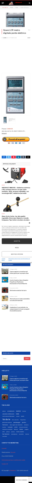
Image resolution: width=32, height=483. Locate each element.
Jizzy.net (12, 452)
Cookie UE (5, 464)
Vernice (27, 434)
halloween (5, 424)
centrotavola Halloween (8, 416)
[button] (29, 223)
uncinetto (21, 434)
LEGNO (16, 427)
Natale (21, 429)
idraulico (26, 424)
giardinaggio (16, 422)
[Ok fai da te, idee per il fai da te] (16, 3)
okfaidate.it (12, 470)
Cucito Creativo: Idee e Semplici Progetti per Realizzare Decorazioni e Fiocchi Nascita (19, 282)
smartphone (14, 434)
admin (4, 37)
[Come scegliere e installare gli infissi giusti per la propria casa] (5, 271)
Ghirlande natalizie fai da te (18, 290)
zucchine (4, 436)
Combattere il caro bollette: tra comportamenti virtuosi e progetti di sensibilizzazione (19, 309)
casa (17, 414)
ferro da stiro (15, 419)
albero (4, 411)
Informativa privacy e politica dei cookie (13, 460)
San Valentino (5, 434)
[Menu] (3, 3)
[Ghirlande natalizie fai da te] (5, 290)
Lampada (10, 427)
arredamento (10, 411)
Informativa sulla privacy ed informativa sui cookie (19, 259)
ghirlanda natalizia (7, 422)
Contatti (4, 448)
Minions (16, 429)
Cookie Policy (3, 259)
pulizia (13, 431)
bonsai (24, 411)
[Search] (29, 3)
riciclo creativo (20, 431)
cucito (22, 416)
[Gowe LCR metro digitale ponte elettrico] (16, 20)
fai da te (6, 419)
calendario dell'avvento (8, 414)
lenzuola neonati (23, 427)
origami (26, 429)
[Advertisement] (16, 57)
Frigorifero (23, 419)
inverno (4, 427)
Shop (28, 37)
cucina (17, 416)
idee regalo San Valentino (16, 424)
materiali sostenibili (7, 429)
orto (3, 431)
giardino (24, 422)
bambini (18, 411)
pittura (8, 431)
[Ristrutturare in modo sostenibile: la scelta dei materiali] (5, 298)
